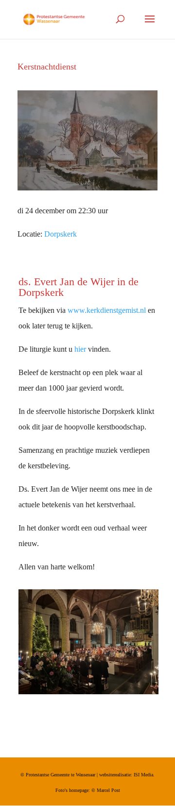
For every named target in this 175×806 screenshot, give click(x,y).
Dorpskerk (60, 234)
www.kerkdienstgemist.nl (107, 310)
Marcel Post (108, 790)
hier (80, 349)
